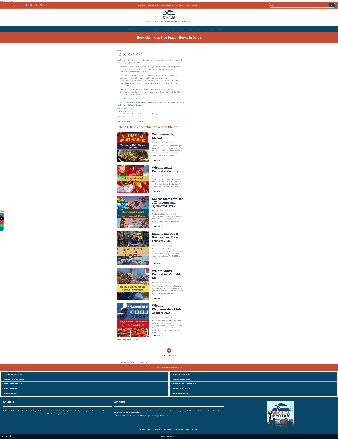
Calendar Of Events (134, 29)
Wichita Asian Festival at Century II (166, 169)
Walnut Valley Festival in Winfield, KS (166, 274)
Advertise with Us (167, 5)
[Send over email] (136, 54)
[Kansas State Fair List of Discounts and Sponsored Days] (133, 212)
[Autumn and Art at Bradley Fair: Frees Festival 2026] (133, 248)
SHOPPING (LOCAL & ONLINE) (181, 388)
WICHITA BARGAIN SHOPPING (181, 374)
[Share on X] (128, 54)
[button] (120, 29)
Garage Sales (210, 29)
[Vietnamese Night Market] (133, 147)
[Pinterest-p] (36, 5)
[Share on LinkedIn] (140, 54)
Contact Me (179, 5)
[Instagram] (41, 5)
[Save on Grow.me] (144, 54)
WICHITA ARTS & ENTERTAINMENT (13, 384)
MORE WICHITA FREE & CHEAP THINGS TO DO (185, 384)
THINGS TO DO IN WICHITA (180, 393)
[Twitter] (31, 5)
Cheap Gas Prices (153, 5)
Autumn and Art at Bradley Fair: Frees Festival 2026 (165, 237)
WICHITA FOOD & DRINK (10, 388)
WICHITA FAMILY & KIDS (10, 393)
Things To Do (119, 29)
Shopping (181, 29)
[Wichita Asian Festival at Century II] (133, 179)
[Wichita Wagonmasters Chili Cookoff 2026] (133, 320)
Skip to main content (7, 1)
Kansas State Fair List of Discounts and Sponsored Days (167, 202)
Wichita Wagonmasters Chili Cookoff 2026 (166, 309)
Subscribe (141, 5)
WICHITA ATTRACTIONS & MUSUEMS (14, 379)
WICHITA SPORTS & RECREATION (182, 379)
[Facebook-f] (26, 5)
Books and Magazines (125, 340)
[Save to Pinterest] (132, 54)
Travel (219, 29)
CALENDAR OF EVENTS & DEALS (13, 374)
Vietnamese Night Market (164, 136)
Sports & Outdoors (194, 29)
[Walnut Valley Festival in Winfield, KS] (133, 284)
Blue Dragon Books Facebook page (129, 105)
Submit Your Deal (191, 5)
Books (137, 340)
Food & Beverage (168, 29)
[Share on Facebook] (124, 54)
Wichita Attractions (152, 29)
